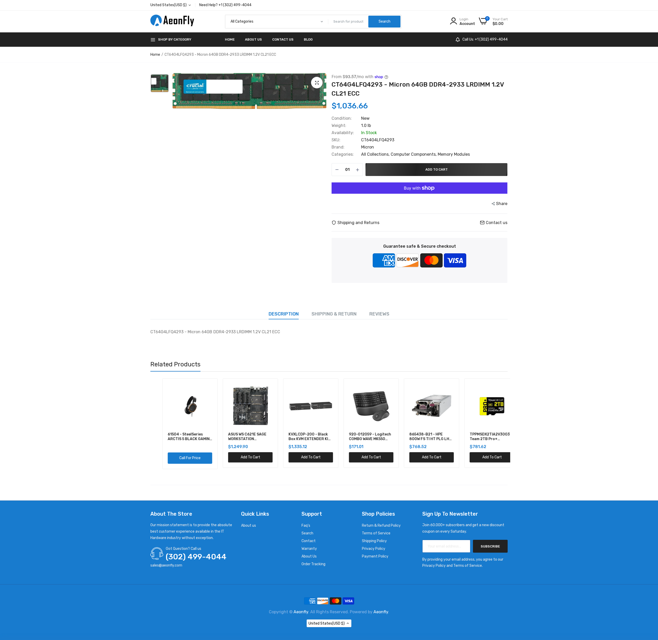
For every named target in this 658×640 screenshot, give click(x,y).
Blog (308, 39)
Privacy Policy (373, 548)
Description (284, 314)
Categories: (343, 154)
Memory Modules (454, 154)
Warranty (309, 548)
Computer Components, (414, 154)
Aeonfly (301, 611)
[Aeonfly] (172, 22)
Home (230, 39)
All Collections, (376, 154)
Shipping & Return (334, 314)
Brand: (338, 147)
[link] (195, 388)
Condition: (342, 118)
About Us (253, 39)
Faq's (305, 525)
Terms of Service (376, 533)
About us (248, 525)
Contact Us (283, 39)
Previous (150, 424)
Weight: (339, 125)
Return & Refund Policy (381, 525)
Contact (308, 541)
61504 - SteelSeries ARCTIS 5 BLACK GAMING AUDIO (178, 436)
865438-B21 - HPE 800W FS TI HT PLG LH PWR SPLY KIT (417, 436)
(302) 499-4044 (196, 556)
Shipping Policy (374, 541)
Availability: (343, 133)
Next (507, 424)
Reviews (379, 314)
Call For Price (178, 458)
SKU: (336, 140)
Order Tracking (313, 564)
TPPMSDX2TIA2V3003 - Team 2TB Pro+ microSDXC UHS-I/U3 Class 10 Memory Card (479, 436)
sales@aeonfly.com (166, 565)
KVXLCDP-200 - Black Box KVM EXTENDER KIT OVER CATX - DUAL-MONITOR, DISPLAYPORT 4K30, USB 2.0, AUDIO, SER (299, 436)
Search (307, 533)
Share (501, 203)
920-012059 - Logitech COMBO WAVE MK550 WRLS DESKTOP (358, 436)
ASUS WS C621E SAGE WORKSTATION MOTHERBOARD (235, 436)
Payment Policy (375, 556)
